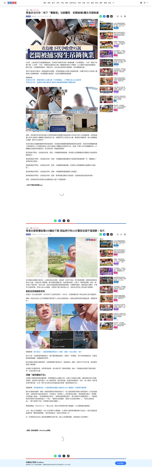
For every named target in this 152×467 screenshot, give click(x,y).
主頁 (27, 10)
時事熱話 (116, 27)
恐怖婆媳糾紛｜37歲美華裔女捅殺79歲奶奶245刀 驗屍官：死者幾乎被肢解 (60, 388)
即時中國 (36, 10)
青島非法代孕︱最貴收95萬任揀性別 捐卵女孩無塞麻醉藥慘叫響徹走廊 (51, 82)
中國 (31, 10)
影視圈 (115, 36)
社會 (115, 100)
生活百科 (116, 46)
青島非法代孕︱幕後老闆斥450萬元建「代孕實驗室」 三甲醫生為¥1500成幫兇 (53, 80)
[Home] (12, 3)
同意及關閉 (120, 463)
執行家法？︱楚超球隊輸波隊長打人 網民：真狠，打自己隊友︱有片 (58, 352)
